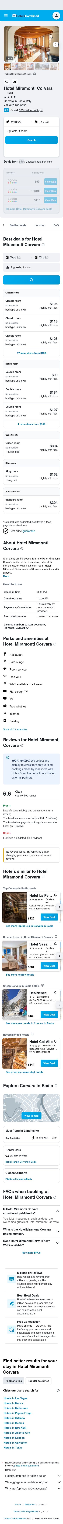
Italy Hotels (30, 1504)
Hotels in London (14, 1437)
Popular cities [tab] (13, 1381)
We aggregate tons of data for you (26, 1482)
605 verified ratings (31, 110)
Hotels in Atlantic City (17, 1432)
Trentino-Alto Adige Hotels (25, 1511)
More (6, 576)
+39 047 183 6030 (15, 105)
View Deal (49, 917)
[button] (6, 16)
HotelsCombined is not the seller (25, 1476)
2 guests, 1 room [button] (17, 131)
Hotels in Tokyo (13, 1447)
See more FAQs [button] (31, 1252)
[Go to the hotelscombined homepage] (25, 15)
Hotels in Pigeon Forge (17, 1413)
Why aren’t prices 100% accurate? (26, 1488)
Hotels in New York (15, 1428)
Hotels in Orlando (14, 1418)
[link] (29, 925)
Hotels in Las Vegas (15, 1398)
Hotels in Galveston (15, 1442)
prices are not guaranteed (26, 1465)
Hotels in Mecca (13, 1403)
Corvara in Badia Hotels (15, 1518)
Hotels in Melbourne (16, 1408)
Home (18, 1504)
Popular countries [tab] (38, 1381)
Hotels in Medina (14, 1423)
